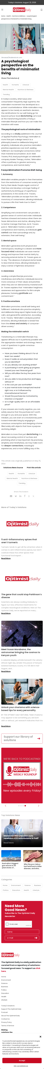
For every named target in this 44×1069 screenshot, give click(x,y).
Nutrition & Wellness (18, 16)
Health (9, 16)
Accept (22, 1060)
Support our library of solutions (18, 738)
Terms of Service (7, 1025)
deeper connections (13, 445)
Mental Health (8, 89)
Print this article (34, 467)
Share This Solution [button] (9, 78)
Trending (6, 94)
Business (37, 885)
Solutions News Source (13, 467)
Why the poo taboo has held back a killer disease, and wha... (33, 866)
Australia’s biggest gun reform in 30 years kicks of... (10, 865)
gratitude (23, 293)
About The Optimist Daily (10, 1016)
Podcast (4, 1012)
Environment (16, 885)
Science (28, 885)
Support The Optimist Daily (11, 1009)
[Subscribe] (19, 805)
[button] (40, 1036)
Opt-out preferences (21, 1066)
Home (3, 16)
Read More (6, 558)
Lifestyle (26, 85)
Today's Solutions (8, 1006)
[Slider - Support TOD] (23, 805)
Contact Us (5, 1019)
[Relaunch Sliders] (25, 805)
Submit (36, 938)
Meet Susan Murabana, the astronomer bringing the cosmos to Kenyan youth (20, 652)
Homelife (15, 85)
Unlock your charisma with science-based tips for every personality (20, 709)
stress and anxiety (18, 323)
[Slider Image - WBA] (21, 805)
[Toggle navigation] (2, 9)
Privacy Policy (6, 1022)
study (18, 134)
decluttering (26, 116)
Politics (5, 890)
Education (16, 890)
